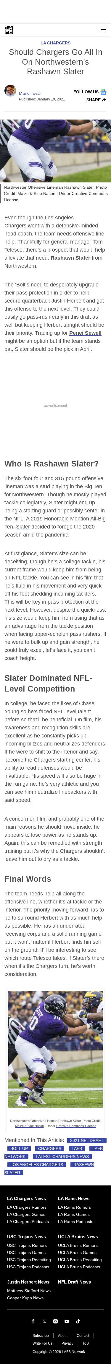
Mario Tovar (30, 93)
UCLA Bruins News (78, 1236)
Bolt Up (19, 1148)
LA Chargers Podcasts (28, 1221)
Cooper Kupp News (25, 1297)
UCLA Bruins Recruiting (80, 1259)
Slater (23, 527)
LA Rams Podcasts (75, 1221)
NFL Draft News (74, 1281)
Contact (83, 1336)
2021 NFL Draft (87, 1140)
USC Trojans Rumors (27, 1245)
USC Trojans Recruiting (29, 1259)
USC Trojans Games (26, 1252)
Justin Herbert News (28, 1281)
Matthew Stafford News (29, 1290)
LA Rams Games (74, 1214)
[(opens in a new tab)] (55, 1114)
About (62, 1336)
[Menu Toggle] (104, 30)
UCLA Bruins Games (77, 1252)
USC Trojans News (26, 1236)
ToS (86, 1343)
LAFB (77, 1148)
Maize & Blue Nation (29, 1126)
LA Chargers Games (26, 1214)
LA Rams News (73, 1198)
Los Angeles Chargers (36, 1164)
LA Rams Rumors (74, 1207)
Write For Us (42, 1343)
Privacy (67, 1343)
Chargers (49, 1148)
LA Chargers (55, 43)
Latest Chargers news (62, 1156)
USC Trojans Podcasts (28, 1266)
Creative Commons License (76, 1126)
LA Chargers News (26, 1198)
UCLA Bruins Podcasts (79, 1266)
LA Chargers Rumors (26, 1207)
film (88, 578)
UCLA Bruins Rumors (78, 1245)
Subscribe (41, 1336)
